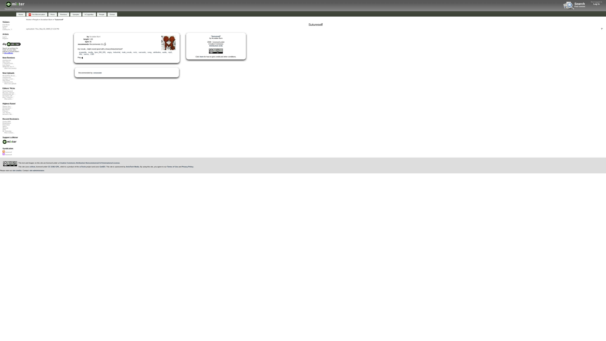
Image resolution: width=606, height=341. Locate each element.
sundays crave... (9, 79)
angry (109, 52)
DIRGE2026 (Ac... (9, 94)
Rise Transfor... (8, 97)
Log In (596, 4)
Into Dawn (6, 65)
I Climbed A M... (8, 63)
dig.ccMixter (8, 53)
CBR (92, 54)
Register (5, 38)
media (90, 52)
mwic (4, 129)
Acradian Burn (94, 37)
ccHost (32, 167)
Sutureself (8, 152)
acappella (82, 52)
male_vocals (127, 52)
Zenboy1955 (7, 122)
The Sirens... (7, 113)
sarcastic (142, 52)
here (201, 57)
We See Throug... (9, 92)
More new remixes (10, 68)
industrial (116, 52)
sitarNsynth (7, 60)
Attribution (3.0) (216, 46)
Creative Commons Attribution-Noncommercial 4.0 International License (89, 163)
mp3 (170, 52)
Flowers (5, 111)
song (149, 52)
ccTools (82, 167)
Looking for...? (7, 29)
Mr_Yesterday (7, 131)
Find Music (6, 25)
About (4, 28)
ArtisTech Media (132, 167)
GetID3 (102, 167)
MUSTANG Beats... (10, 76)
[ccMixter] (15, 6)
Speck (5, 126)
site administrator (37, 170)
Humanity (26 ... (8, 96)
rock (135, 52)
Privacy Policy (187, 167)
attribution (157, 52)
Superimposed (8, 91)
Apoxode (5, 128)
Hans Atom (6, 125)
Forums (5, 26)
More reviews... (9, 133)
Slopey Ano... (7, 106)
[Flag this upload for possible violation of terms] (602, 29)
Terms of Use (172, 167)
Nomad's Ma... (8, 114)
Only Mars (6, 62)
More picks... (8, 99)
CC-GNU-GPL (53, 167)
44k (80, 54)
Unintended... (7, 108)
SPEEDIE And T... (9, 67)
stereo (86, 54)
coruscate (97, 73)
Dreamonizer (7, 123)
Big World (6, 109)
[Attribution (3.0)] (216, 53)
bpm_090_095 (100, 52)
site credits (17, 170)
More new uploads (10, 83)
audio (164, 52)
